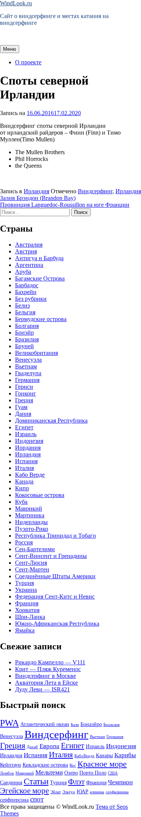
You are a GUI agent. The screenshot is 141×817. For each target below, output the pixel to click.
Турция (24, 583)
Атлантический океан (44, 724)
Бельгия (25, 312)
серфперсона (14, 800)
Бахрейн (25, 292)
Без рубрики (31, 299)
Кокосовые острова (39, 495)
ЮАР (82, 791)
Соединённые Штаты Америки (55, 576)
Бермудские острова (41, 319)
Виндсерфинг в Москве (45, 676)
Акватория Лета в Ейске (46, 682)
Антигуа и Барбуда (39, 258)
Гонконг (25, 393)
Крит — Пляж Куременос (48, 669)
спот (37, 799)
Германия (27, 380)
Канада (24, 481)
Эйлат (55, 792)
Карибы (125, 755)
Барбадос (26, 285)
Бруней (24, 346)
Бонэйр (24, 332)
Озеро (71, 773)
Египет (24, 427)
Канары (104, 755)
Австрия (26, 251)
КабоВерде (84, 756)
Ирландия (36, 191)
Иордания (28, 447)
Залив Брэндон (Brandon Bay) (38, 198)
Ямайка (25, 630)
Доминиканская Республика (51, 420)
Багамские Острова (40, 278)
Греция (24, 400)
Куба (21, 502)
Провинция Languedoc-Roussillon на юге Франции (64, 205)
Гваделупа (28, 373)
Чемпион (120, 782)
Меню (9, 49)
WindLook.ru (16, 3)
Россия (24, 542)
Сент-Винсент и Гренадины (51, 556)
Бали (75, 725)
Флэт (76, 782)
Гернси (24, 386)
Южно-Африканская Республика (57, 623)
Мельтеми (49, 772)
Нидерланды (31, 522)
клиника (97, 792)
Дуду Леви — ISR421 (42, 689)
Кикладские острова (45, 765)
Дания (23, 414)
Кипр (22, 488)
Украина (26, 590)
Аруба (23, 271)
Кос (73, 765)
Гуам (21, 407)
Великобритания (36, 353)
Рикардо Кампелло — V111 (50, 662)
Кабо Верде (30, 474)
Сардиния (11, 782)
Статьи (36, 781)
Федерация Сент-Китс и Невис (55, 596)
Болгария (27, 326)
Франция (26, 603)
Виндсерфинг (95, 191)
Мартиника (29, 515)
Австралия (28, 244)
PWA (9, 723)
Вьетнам (26, 366)
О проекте (28, 62)
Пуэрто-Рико (31, 529)
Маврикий (28, 508)
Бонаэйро (91, 724)
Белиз (22, 305)
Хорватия (27, 610)
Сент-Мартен (32, 569)
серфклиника (117, 792)
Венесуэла (28, 359)
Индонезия (29, 441)
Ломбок (7, 773)
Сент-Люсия (31, 562)
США (113, 773)
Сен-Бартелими (35, 549)
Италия (24, 468)
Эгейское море (24, 791)
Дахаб (32, 747)
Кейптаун (10, 765)
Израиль (25, 434)
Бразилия (27, 339)
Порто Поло (92, 773)
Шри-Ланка (30, 617)
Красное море (102, 763)
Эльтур (68, 792)
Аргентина (29, 265)
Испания (26, 461)
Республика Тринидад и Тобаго (55, 535)
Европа (49, 746)
